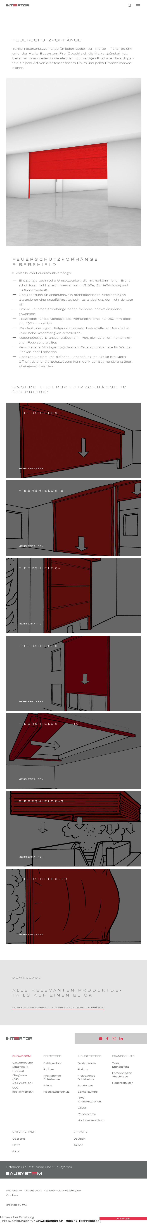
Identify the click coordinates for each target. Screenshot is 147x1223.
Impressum (14, 1190)
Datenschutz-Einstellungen (62, 1190)
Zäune (47, 1085)
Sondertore (85, 1085)
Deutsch (79, 1138)
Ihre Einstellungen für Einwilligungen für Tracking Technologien (50, 1220)
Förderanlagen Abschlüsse (122, 1075)
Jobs (15, 1151)
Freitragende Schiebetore (52, 1077)
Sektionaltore (52, 1063)
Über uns (18, 1138)
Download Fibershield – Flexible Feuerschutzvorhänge (58, 1008)
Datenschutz (33, 1190)
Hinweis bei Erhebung (17, 1217)
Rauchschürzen (122, 1083)
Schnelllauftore (88, 1091)
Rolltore (48, 1069)
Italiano (78, 1145)
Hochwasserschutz (56, 1091)
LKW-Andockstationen (89, 1100)
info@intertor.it (22, 1091)
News (16, 1145)
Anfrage (123, 1219)
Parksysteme (87, 1114)
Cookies (12, 1195)
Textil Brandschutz (120, 1065)
